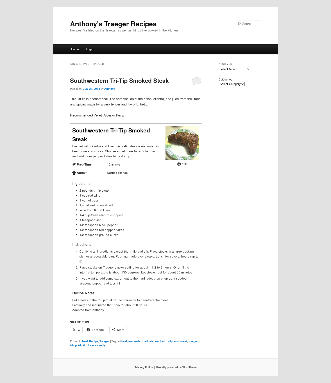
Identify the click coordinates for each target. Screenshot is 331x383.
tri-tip (73, 345)
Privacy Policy (143, 367)
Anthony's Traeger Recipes (113, 23)
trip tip (82, 345)
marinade (134, 341)
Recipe (93, 341)
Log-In (90, 49)
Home (75, 49)
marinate (147, 341)
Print (184, 163)
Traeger (104, 341)
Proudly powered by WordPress (176, 367)
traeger (193, 341)
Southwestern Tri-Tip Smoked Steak (119, 80)
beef (85, 341)
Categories (225, 79)
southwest (180, 341)
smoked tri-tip (163, 341)
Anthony (109, 89)
